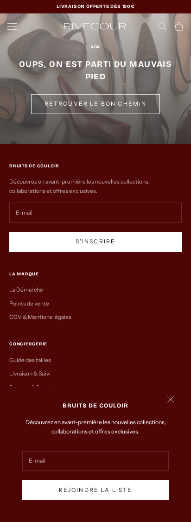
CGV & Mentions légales (40, 316)
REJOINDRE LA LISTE (96, 489)
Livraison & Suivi (30, 373)
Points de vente (29, 303)
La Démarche (26, 289)
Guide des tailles (30, 359)
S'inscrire (96, 241)
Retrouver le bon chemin (96, 103)
